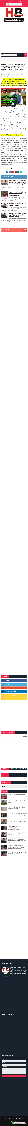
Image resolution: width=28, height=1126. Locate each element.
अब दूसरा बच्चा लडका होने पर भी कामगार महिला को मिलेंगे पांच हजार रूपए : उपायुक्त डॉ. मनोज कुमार (18, 193)
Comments (23, 768)
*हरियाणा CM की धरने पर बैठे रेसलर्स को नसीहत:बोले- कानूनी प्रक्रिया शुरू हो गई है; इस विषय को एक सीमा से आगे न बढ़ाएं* (17, 847)
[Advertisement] (14, 39)
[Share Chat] (22, 1)
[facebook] (7, 1)
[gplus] (9, 1)
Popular (14, 768)
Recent (5, 768)
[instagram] (11, 1)
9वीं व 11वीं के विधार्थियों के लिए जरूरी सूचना (16, 794)
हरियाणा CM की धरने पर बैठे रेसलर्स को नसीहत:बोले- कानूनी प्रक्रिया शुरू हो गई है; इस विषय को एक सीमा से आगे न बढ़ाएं (17, 828)
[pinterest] (20, 1)
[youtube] (18, 1)
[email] (16, 1)
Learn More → (5, 976)
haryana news (11, 76)
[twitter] (5, 1)
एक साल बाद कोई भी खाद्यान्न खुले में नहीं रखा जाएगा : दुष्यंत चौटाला (17, 204)
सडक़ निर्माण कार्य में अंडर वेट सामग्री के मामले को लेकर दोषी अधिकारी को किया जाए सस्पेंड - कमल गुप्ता (17, 215)
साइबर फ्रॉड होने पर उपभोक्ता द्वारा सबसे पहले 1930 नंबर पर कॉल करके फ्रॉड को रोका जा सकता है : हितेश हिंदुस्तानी (17, 182)
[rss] (14, 1)
